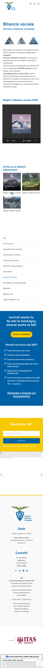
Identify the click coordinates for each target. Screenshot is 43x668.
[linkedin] (27, 570)
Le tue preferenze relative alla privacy (23, 657)
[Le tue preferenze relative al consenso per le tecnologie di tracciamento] (4, 664)
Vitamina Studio (24, 604)
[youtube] (23, 570)
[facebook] (16, 570)
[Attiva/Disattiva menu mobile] (39, 4)
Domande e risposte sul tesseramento (21, 395)
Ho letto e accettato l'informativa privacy (21, 446)
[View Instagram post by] (41, 492)
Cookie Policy (26, 599)
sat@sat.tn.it (21, 560)
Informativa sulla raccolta (13, 660)
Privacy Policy (16, 599)
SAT (4, 238)
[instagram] (19, 570)
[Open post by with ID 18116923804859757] (21, 473)
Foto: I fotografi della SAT (21, 606)
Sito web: (16, 604)
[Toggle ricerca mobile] (35, 4)
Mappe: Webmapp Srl (21, 609)
